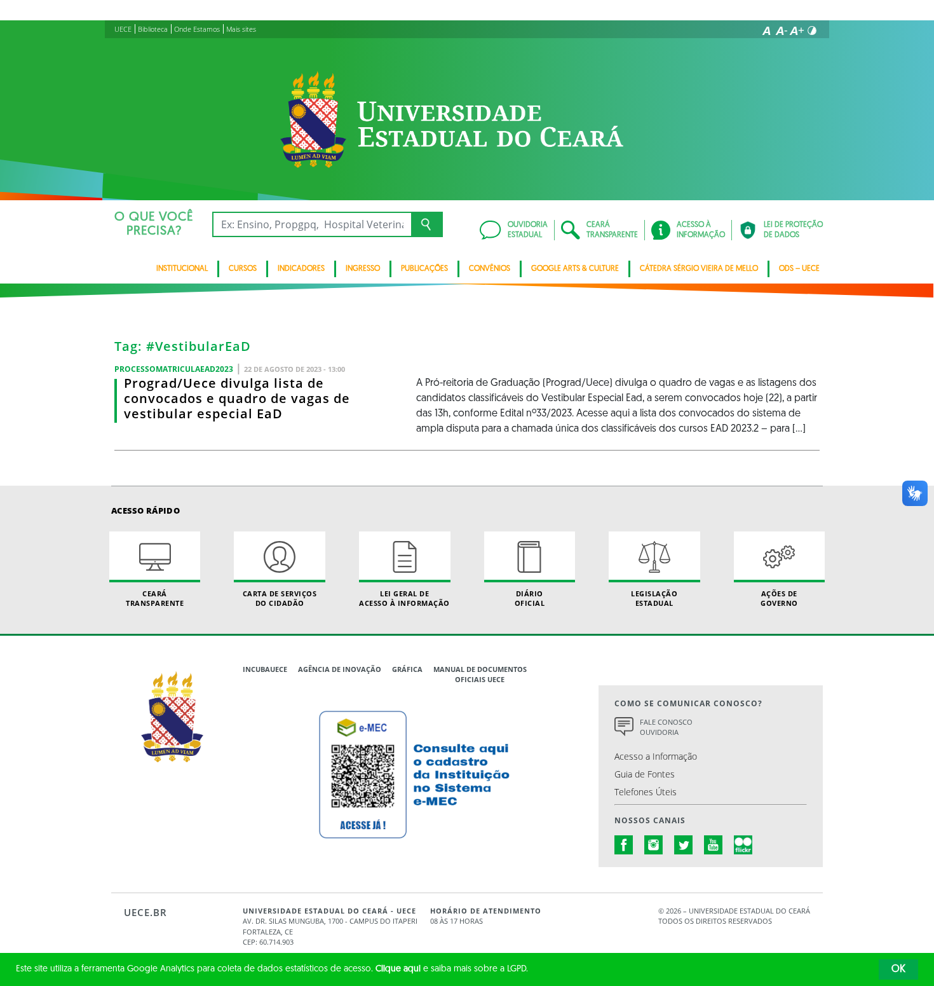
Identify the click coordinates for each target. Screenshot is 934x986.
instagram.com (653, 844)
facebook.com (623, 844)
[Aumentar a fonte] (796, 30)
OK (898, 969)
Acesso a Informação (655, 756)
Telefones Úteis (645, 792)
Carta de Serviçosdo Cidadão (280, 598)
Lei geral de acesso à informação (404, 598)
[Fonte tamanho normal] (766, 30)
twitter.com (683, 844)
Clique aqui (398, 969)
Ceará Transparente (155, 598)
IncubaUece (265, 669)
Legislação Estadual (654, 598)
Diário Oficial (530, 598)
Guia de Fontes (644, 774)
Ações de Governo (779, 598)
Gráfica (407, 669)
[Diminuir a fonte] (781, 30)
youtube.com (713, 844)
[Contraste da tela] (812, 30)
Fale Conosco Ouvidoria (666, 727)
